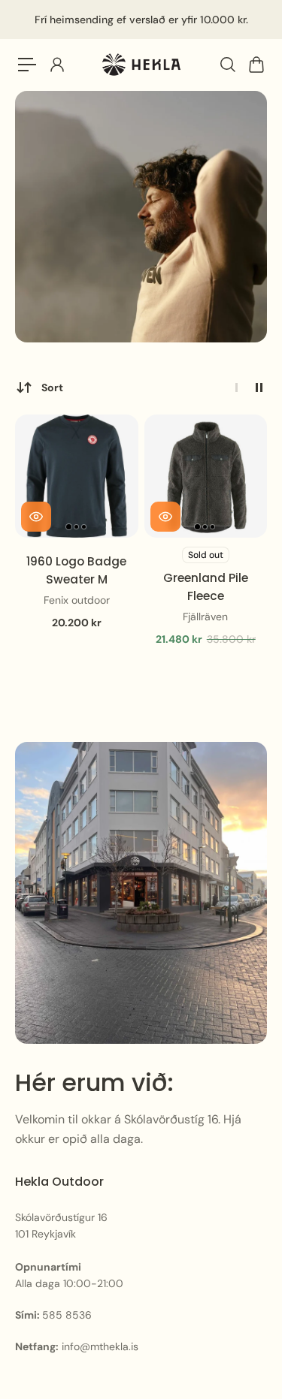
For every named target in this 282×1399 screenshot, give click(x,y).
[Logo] (141, 65)
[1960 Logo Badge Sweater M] (76, 476)
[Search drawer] (227, 64)
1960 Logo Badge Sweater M (76, 570)
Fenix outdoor (77, 600)
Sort (52, 387)
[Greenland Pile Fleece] (206, 476)
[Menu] (27, 64)
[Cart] (255, 64)
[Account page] (56, 64)
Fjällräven (205, 616)
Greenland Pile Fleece (205, 587)
